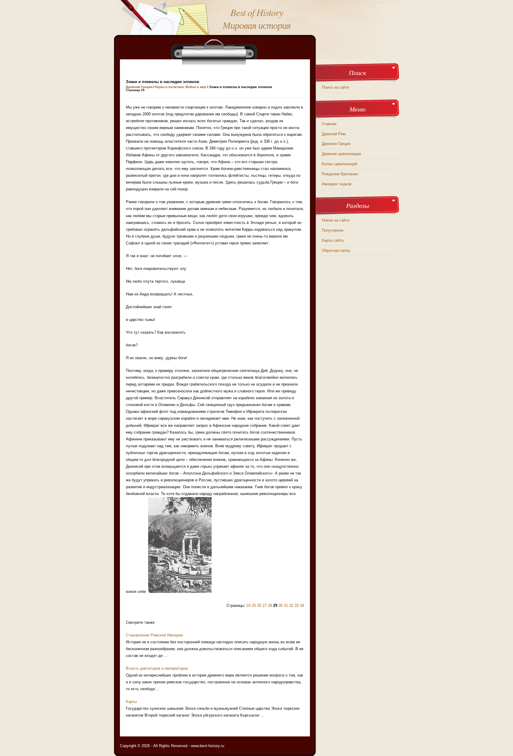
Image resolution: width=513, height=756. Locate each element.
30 (280, 605)
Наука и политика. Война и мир (180, 87)
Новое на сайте (335, 220)
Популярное (332, 230)
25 (254, 605)
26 (259, 605)
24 (248, 605)
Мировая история (257, 25)
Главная (329, 124)
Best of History (256, 12)
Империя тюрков (337, 184)
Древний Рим (334, 134)
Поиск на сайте (335, 87)
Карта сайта (332, 240)
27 (264, 605)
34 (302, 605)
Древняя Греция (139, 87)
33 (296, 605)
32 (291, 605)
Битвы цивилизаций (339, 164)
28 (270, 605)
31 (286, 605)
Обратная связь (336, 250)
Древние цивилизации (341, 154)
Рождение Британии (340, 174)
